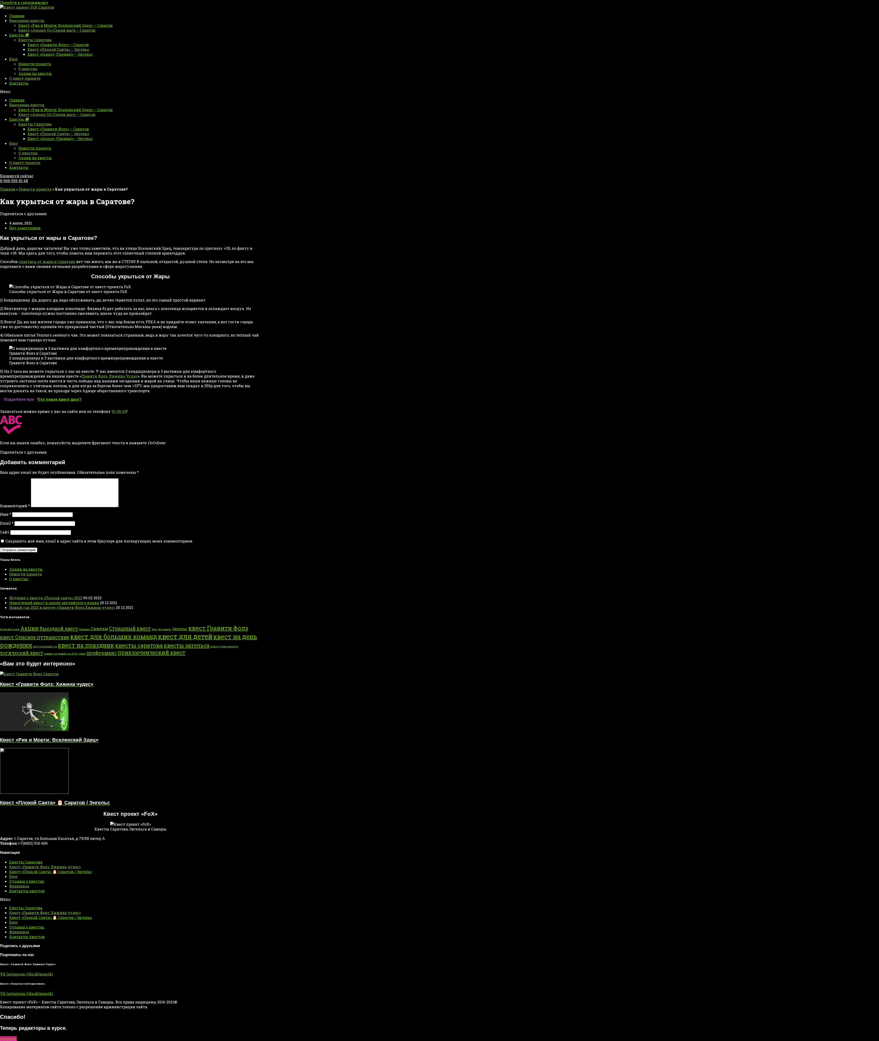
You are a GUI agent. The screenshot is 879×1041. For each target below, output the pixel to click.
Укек (154, 629)
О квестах (28, 68)
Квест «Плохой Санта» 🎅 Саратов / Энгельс (50, 871)
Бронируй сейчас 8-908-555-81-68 (16, 178)
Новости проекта (34, 63)
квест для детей (185, 636)
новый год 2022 (67, 653)
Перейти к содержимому (24, 2)
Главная (16, 15)
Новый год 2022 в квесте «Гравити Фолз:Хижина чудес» (62, 607)
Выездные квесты (26, 20)
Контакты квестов (27, 890)
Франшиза (19, 886)
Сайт (4, 532)
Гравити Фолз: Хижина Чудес (109, 376)
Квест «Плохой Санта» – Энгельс (58, 49)
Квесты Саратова (35, 39)
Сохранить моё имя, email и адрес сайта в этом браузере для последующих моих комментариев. (99, 541)
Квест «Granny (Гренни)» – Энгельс (60, 54)
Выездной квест (59, 628)
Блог (13, 59)
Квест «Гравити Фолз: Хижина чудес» (45, 866)
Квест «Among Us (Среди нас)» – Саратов (56, 30)
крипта (214, 646)
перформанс (102, 652)
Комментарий (15, 505)
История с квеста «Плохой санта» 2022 (45, 597)
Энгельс (179, 628)
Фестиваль (164, 629)
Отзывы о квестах (26, 881)
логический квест (21, 652)
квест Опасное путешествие (34, 637)
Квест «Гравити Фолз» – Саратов (58, 44)
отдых (82, 653)
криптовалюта (229, 646)
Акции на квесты (35, 73)
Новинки (84, 629)
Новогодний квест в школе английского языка (54, 602)
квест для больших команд (113, 636)
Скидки (99, 628)
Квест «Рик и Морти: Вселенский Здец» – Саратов (65, 25)
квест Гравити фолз (218, 628)
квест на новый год (45, 646)
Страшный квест (130, 628)
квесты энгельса (186, 645)
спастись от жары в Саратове (47, 261)
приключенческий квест (151, 652)
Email (7, 523)
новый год (50, 653)
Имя (5, 514)
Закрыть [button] (8, 1038)
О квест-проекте (25, 78)
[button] (439, 91)
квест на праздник (86, 645)
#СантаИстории (9, 629)
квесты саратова (139, 645)
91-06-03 (119, 411)
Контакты (18, 83)
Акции (29, 628)
